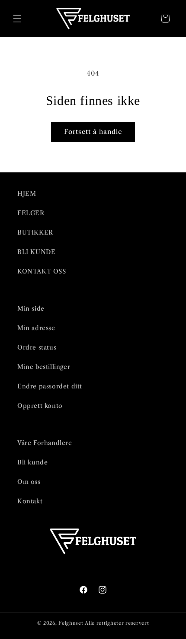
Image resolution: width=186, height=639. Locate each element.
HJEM (26, 193)
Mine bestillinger (43, 367)
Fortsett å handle (93, 131)
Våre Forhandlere (44, 443)
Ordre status (36, 347)
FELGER (31, 213)
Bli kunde (32, 462)
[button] (17, 18)
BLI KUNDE (36, 252)
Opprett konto (40, 406)
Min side (31, 308)
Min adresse (36, 328)
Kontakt (29, 501)
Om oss (29, 482)
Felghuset (70, 623)
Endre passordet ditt (49, 386)
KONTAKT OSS (41, 271)
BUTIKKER (35, 232)
